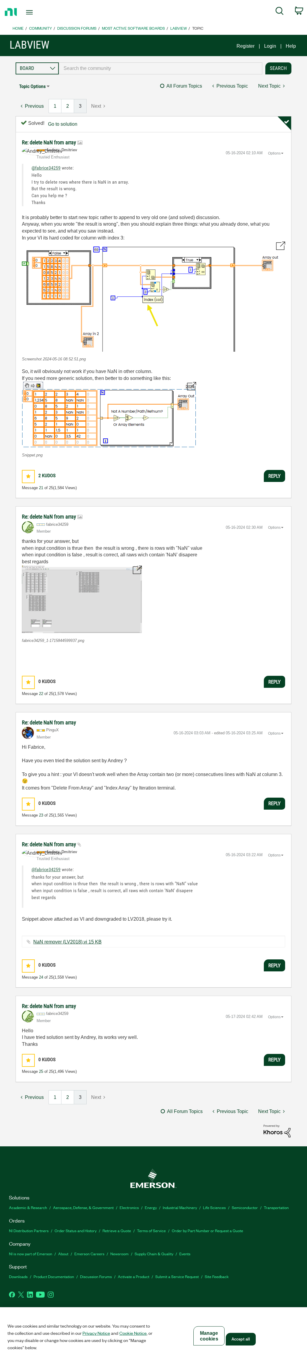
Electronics (129, 1207)
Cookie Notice (133, 1333)
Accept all (240, 1339)
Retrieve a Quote (117, 1230)
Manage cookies (209, 1336)
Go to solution (62, 124)
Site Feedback (217, 1276)
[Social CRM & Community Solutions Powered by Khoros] (277, 1130)
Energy (151, 1207)
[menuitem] (280, 12)
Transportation (276, 1207)
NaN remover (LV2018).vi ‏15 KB (67, 941)
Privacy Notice (96, 1333)
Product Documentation (54, 1276)
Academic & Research (28, 1207)
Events (184, 1253)
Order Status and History (76, 1230)
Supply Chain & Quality (154, 1253)
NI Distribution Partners (29, 1230)
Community (40, 28)
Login (270, 46)
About (63, 1253)
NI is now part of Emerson (30, 1253)
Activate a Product (133, 1276)
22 (41, 693)
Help (291, 46)
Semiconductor (245, 1207)
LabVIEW (178, 28)
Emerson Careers (89, 1253)
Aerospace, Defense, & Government (83, 1207)
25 (41, 1071)
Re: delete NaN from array (49, 142)
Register (246, 46)
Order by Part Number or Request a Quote (207, 1230)
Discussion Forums (77, 28)
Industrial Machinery (180, 1207)
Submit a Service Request (177, 1276)
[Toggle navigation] (40, 12)
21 (41, 488)
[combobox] (160, 68)
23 (41, 815)
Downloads (18, 1276)
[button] (153, 296)
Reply (274, 476)
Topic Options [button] (32, 86)
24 (41, 977)
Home (18, 28)
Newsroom (119, 1253)
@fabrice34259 (46, 168)
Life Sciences (214, 1207)
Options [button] (274, 153)
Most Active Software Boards (133, 28)
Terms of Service (151, 1230)
